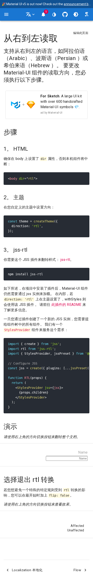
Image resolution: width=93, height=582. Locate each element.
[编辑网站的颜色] (54, 14)
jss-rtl (65, 259)
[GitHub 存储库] (65, 14)
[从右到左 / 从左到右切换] (86, 14)
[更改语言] (30, 14)
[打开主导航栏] (6, 14)
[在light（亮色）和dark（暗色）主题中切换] (75, 14)
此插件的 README (66, 304)
